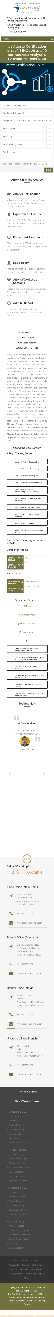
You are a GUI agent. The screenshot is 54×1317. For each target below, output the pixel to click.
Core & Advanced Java (19, 1158)
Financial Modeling (17, 1125)
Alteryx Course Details (27, 347)
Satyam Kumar (29, 723)
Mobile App (14, 1243)
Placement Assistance (28, 237)
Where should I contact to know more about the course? (29, 694)
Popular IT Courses (17, 1150)
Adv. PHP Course (16, 1225)
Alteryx (28, 606)
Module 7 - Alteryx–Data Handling (27, 507)
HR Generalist (15, 1116)
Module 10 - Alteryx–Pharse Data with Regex (29, 531)
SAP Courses (14, 1138)
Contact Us (23, 1269)
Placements (13, 1265)
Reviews (25, 1265)
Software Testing (16, 1154)
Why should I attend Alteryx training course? (28, 685)
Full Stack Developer (18, 1163)
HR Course (14, 1192)
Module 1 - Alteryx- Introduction (27, 462)
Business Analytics (27, 623)
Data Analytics (28, 632)
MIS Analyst (14, 1120)
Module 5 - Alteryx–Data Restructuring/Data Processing (26, 490)
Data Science (15, 1134)
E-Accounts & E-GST (18, 1112)
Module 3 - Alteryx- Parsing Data (27, 476)
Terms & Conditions (33, 1273)
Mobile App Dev (16, 1176)
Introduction (24, 332)
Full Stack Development (19, 1230)
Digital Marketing (16, 1129)
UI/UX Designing (16, 1172)
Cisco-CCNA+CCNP (17, 1210)
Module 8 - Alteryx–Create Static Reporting (27, 515)
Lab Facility (21, 262)
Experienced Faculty (27, 214)
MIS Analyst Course (17, 1196)
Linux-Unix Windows (18, 1214)
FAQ (13, 1269)
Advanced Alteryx (28, 614)
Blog (26, 1278)
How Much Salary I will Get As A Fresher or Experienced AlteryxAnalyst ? (30, 658)
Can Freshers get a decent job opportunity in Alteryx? (26, 649)
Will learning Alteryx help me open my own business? (29, 676)
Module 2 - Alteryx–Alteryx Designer (28, 469)
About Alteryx (27, 337)
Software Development (19, 1167)
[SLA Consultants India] (27, 8)
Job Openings (37, 1265)
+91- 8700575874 (25, 913)
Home (16, 1260)
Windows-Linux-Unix (18, 1180)
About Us (26, 1260)
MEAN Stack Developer (19, 1234)
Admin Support (23, 303)
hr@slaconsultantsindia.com (29, 923)
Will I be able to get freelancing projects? (27, 667)
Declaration (35, 1269)
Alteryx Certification (26, 194)
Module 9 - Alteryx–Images (25, 523)
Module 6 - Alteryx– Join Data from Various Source (28, 499)
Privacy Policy (16, 1273)
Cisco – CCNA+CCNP (18, 1142)
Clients (35, 1260)
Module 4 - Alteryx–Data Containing (28, 483)
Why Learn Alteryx (27, 342)
